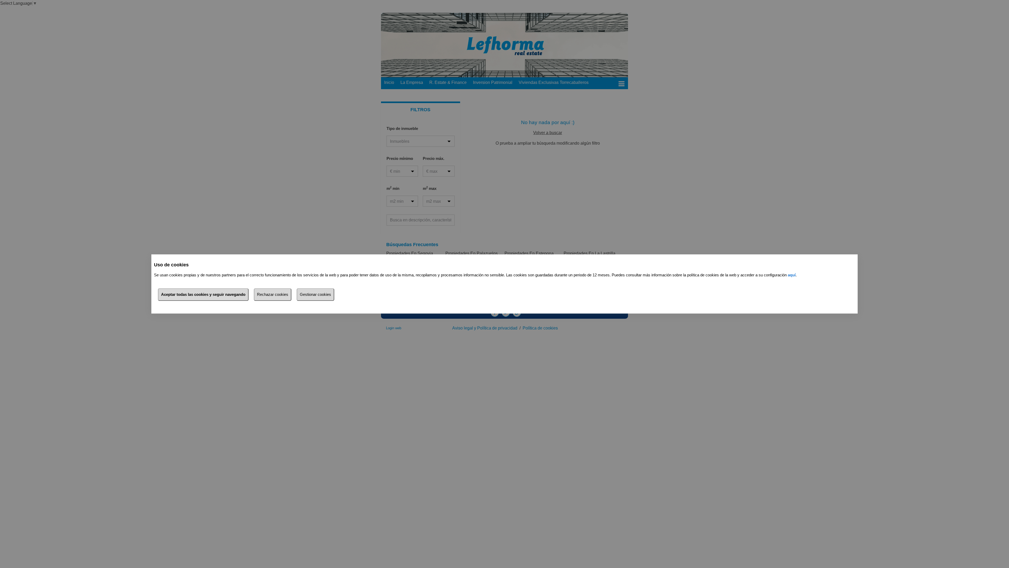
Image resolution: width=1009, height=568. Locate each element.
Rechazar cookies (272, 294)
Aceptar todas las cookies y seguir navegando (203, 294)
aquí (792, 275)
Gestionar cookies (315, 294)
